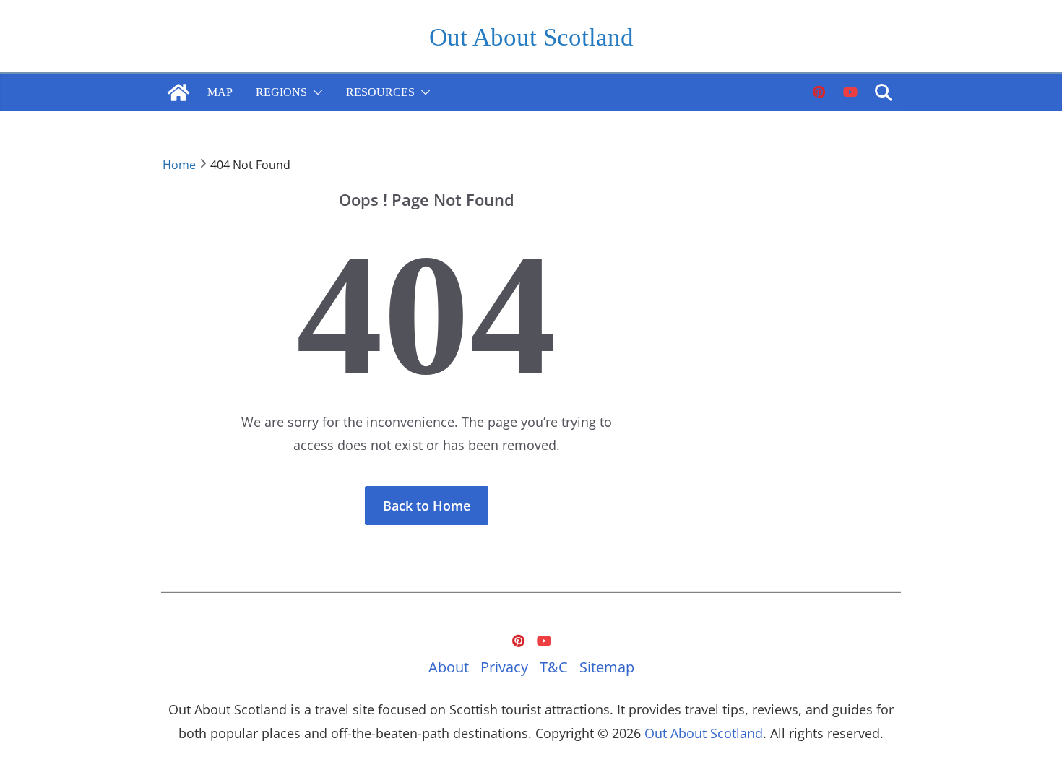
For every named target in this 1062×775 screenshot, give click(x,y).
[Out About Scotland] (178, 92)
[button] (315, 92)
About (448, 667)
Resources (380, 92)
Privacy (504, 667)
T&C (554, 667)
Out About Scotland (531, 37)
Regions (281, 92)
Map (220, 92)
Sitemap (606, 667)
